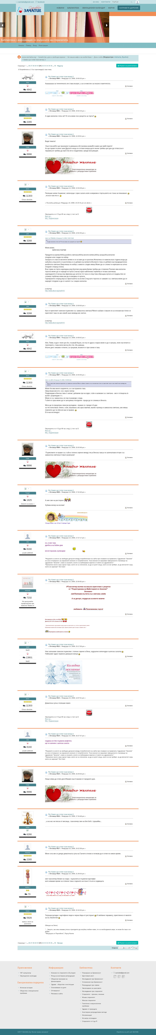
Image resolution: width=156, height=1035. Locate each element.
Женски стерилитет (89, 1000)
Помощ (28, 45)
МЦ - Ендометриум (51, 218)
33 (45, 65)
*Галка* (27, 493)
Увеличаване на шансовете (91, 988)
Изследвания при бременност (92, 979)
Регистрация (43, 45)
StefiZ (27, 647)
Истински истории (26, 987)
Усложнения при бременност (92, 982)
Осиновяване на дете (58, 987)
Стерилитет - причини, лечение (93, 994)
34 (47, 65)
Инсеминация (87, 1015)
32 (43, 65)
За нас (96, 2)
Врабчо (125, 57)
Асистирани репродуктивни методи (94, 1012)
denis (27, 189)
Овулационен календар (93, 8)
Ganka (28, 911)
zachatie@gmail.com (26, 2)
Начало (21, 45)
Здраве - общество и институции (62, 984)
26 (29, 65)
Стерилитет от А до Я (89, 1021)
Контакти (105, 2)
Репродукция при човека (90, 985)
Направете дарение (128, 8)
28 (33, 65)
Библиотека (73, 8)
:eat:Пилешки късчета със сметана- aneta (88, 593)
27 (31, 65)
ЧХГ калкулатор (25, 973)
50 (55, 65)
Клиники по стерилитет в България (63, 973)
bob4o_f (27, 887)
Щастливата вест (88, 976)
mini (27, 542)
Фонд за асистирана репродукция (63, 976)
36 (51, 65)
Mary (27, 82)
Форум (111, 8)
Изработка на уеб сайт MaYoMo (127, 1032)
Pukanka (27, 115)
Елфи (27, 147)
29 (36, 65)
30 (38, 65)
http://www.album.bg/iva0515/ (55, 291)
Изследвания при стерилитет (92, 991)
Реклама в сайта (57, 993)
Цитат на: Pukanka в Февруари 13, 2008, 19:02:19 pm (59, 238)
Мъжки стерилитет (88, 997)
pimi (27, 234)
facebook (41, 2)
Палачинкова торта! (94, 609)
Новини (60, 8)
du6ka (27, 827)
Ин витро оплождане (89, 1018)
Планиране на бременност (91, 973)
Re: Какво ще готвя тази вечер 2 (61, 76)
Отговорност (55, 990)
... (27, 66)
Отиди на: (115, 948)
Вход (35, 45)
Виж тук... (48, 216)
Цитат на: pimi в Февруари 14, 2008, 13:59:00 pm (58, 380)
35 (49, 65)
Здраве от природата (89, 1009)
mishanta (117, 57)
